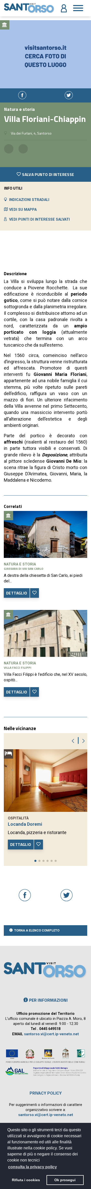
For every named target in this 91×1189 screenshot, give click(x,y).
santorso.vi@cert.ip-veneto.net (51, 1034)
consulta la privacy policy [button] (32, 1167)
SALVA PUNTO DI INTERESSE (47, 174)
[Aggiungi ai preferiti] (34, 593)
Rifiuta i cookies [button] (26, 1180)
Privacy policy (46, 1093)
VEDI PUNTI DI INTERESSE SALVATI (39, 219)
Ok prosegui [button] (65, 1180)
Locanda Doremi (25, 824)
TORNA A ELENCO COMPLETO (36, 930)
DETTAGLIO (16, 593)
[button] (35, 861)
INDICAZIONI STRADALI (29, 200)
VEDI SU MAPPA (23, 210)
